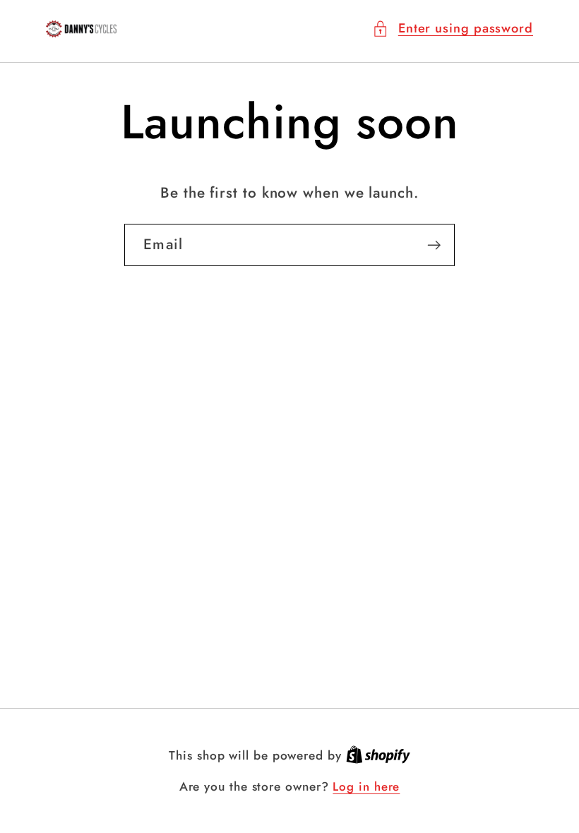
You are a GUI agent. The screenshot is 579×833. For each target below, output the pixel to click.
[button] (452, 28)
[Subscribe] (434, 245)
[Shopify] (378, 755)
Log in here (366, 787)
